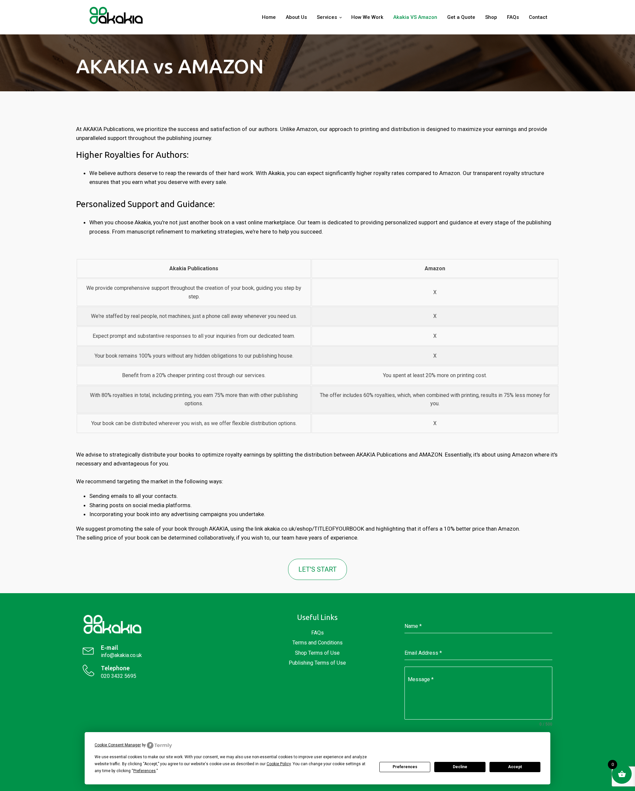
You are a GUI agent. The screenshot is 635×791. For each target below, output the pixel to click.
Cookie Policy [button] (279, 764)
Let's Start (317, 569)
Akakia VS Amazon (415, 17)
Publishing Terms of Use (317, 663)
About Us (296, 17)
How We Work (367, 17)
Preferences (405, 767)
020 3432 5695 (118, 676)
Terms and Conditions (317, 642)
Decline (460, 767)
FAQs (513, 17)
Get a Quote (461, 17)
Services (327, 17)
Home (269, 17)
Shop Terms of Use (317, 653)
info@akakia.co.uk (121, 655)
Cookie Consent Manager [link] (118, 745)
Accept (515, 767)
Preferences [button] (144, 771)
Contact (538, 17)
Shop (491, 17)
